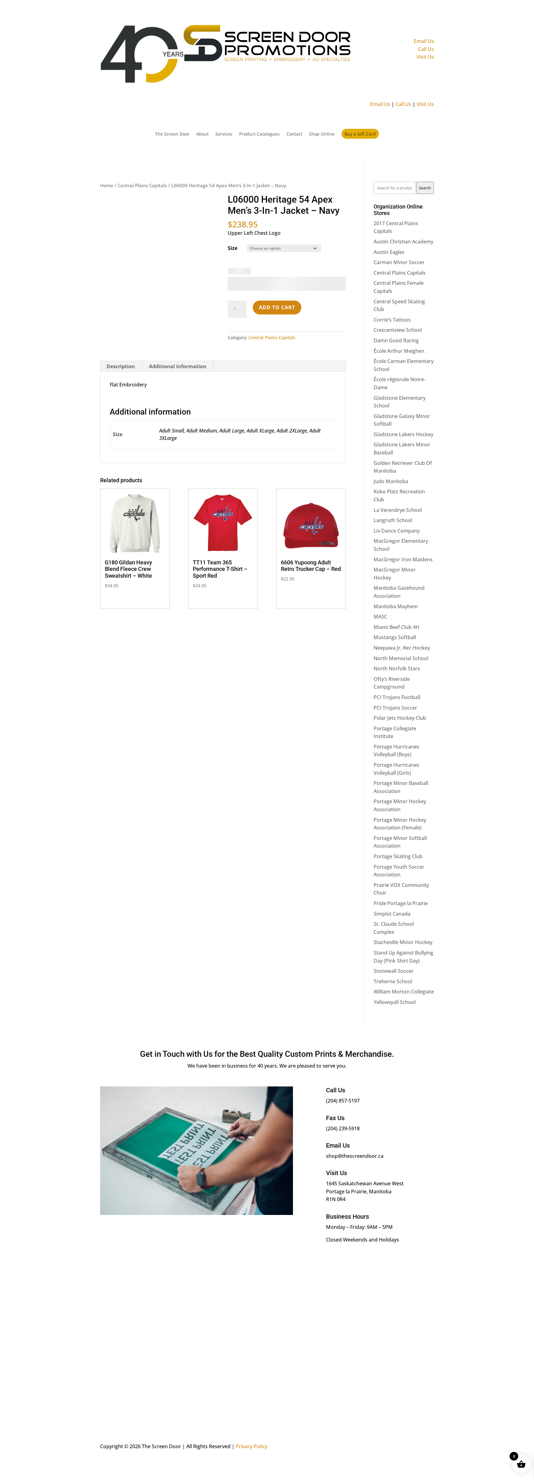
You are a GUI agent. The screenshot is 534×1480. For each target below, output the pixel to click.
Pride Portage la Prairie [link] (401, 808)
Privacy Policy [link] (251, 1342)
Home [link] (106, 91)
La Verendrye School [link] (398, 415)
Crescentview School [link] (398, 235)
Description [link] (121, 338)
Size (232, 153)
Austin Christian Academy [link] (403, 147)
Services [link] (216, 61)
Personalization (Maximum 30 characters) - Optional (282, 172)
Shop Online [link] (332, 61)
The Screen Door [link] (157, 61)
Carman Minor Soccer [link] (399, 167)
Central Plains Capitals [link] (142, 91)
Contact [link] (300, 61)
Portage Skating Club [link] (398, 761)
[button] (510, 13)
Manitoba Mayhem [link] (396, 511)
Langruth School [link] (393, 425)
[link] (526, 107)
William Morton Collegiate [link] (404, 897)
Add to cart (277, 279)
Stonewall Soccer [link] (393, 876)
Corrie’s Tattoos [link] (392, 225)
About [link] (191, 61)
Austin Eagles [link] (389, 157)
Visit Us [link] (519, 43)
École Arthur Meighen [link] (399, 256)
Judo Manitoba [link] (391, 386)
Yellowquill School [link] (395, 907)
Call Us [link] (519, 35)
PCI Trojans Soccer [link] (395, 613)
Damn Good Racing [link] (396, 245)
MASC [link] (380, 522)
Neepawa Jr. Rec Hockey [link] (402, 553)
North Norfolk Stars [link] (397, 574)
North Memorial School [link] (401, 563)
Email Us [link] (517, 27)
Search (425, 93)
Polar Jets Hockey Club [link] (400, 623)
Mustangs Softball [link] (395, 543)
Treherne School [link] (393, 886)
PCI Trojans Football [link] (397, 602)
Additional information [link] (177, 338)
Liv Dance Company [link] (397, 436)
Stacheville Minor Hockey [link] (403, 848)
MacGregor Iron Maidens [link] (403, 465)
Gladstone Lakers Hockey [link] (403, 339)
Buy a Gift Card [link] (375, 61)
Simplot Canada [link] (392, 819)
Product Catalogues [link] (257, 61)
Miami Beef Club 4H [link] (396, 532)
